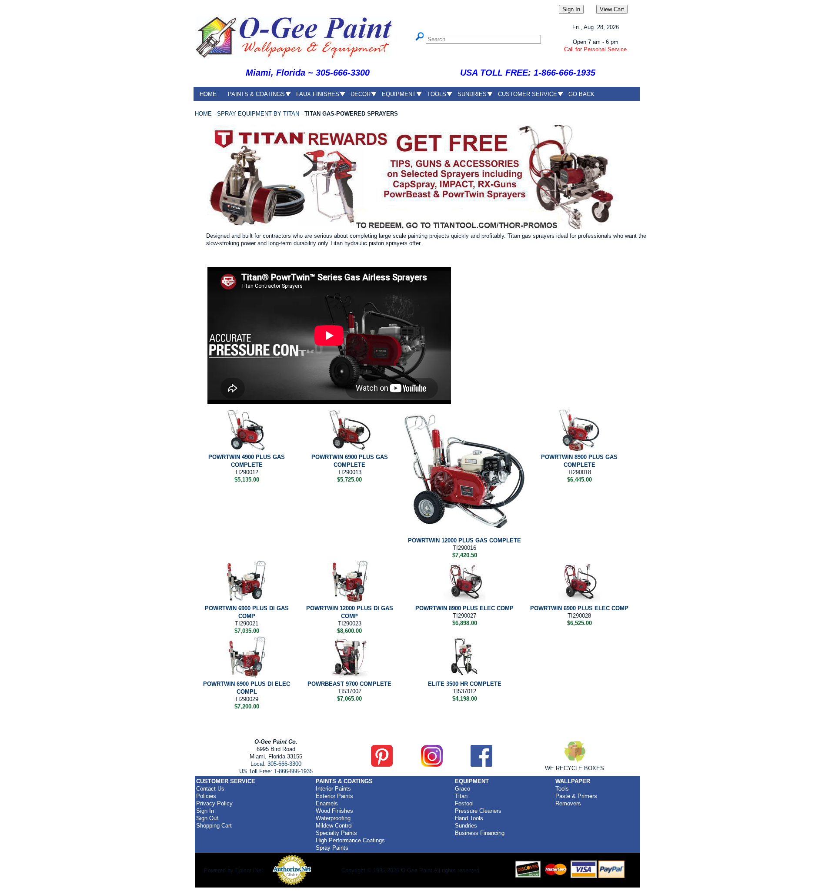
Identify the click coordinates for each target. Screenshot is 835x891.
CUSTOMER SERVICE (527, 94)
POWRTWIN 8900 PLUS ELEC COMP (464, 608)
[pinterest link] (382, 764)
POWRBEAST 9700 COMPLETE (349, 684)
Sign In (205, 811)
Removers (568, 803)
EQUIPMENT (399, 94)
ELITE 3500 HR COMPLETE (464, 684)
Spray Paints (332, 847)
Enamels (327, 803)
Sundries (466, 825)
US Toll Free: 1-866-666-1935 (276, 771)
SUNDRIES (472, 94)
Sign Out (207, 818)
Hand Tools (469, 818)
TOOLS (436, 94)
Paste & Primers (576, 796)
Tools (562, 788)
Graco (462, 788)
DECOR (361, 94)
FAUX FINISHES (317, 94)
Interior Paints (333, 788)
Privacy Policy (214, 803)
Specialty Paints (336, 833)
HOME (208, 94)
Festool (464, 803)
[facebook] (481, 764)
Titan (461, 796)
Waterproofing (333, 818)
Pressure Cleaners (478, 811)
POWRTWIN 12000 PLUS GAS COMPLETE (464, 540)
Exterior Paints (334, 796)
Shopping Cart (214, 825)
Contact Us (210, 788)
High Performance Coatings (350, 840)
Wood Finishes (334, 811)
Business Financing (479, 833)
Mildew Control (334, 825)
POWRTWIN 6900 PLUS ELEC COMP (579, 608)
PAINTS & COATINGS (256, 94)
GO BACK (581, 94)
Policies (206, 796)
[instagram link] (432, 764)
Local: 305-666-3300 (275, 764)
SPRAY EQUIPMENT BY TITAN (259, 113)
